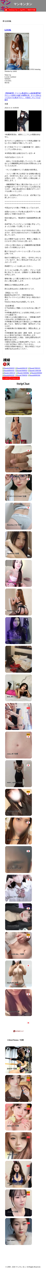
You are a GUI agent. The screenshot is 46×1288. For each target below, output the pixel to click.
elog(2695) (22, 10)
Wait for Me (15, 378)
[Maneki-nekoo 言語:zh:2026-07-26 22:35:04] (18, 729)
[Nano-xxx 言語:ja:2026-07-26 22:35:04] (18, 930)
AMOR (7, 378)
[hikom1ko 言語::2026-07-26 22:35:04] (18, 558)
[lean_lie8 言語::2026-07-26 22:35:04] (18, 701)
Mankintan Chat (13, 10)
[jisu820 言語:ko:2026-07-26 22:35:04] (18, 1073)
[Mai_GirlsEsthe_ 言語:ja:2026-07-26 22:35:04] (18, 958)
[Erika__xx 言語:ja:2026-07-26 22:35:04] (18, 844)
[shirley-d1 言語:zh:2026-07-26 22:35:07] (18, 1130)
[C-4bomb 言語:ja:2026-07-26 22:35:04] (18, 472)
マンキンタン (23, 4)
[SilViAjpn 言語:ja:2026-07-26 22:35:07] (18, 414)
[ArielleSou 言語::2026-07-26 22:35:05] (18, 615)
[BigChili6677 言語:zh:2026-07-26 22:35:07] (18, 1244)
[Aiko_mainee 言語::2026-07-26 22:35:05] (18, 643)
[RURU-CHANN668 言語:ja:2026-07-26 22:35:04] (18, 500)
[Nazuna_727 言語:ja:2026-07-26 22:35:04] (18, 901)
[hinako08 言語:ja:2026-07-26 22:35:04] (18, 987)
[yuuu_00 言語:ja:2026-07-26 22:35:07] (18, 758)
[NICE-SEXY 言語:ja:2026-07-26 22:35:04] (18, 872)
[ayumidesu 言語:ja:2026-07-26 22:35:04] (18, 1015)
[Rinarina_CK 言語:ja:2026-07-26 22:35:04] (18, 529)
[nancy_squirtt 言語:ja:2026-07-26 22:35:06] (18, 786)
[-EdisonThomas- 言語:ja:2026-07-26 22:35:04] (18, 1044)
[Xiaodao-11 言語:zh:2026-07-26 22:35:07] (18, 1101)
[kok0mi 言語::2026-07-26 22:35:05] (18, 672)
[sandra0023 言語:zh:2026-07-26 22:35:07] (18, 1187)
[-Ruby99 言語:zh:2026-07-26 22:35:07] (18, 1216)
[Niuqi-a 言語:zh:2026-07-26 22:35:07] (18, 1158)
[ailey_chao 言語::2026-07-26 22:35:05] (18, 443)
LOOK (8, 30)
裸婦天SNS (31, 10)
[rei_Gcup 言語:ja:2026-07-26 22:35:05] (18, 815)
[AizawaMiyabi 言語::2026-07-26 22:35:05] (18, 586)
